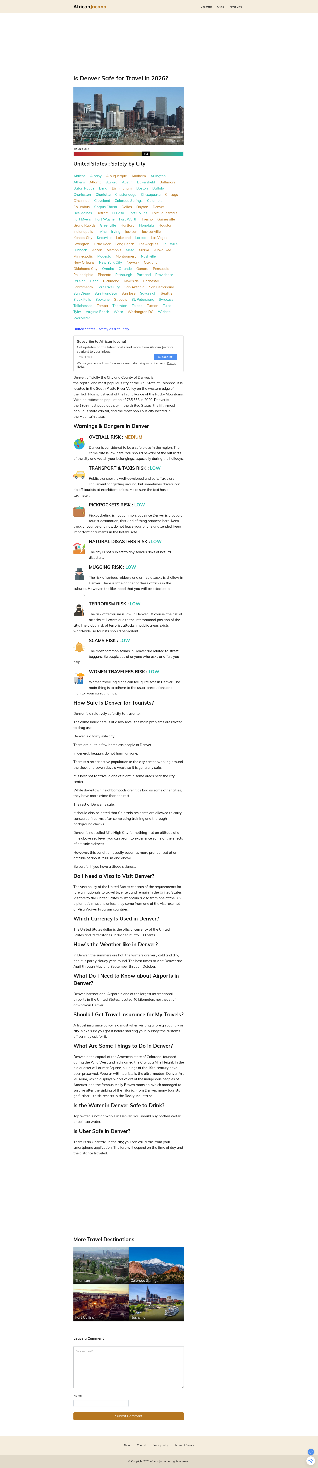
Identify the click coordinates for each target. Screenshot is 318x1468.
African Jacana (158, 1461)
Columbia (154, 200)
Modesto (104, 256)
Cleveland (102, 200)
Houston (165, 225)
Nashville (148, 256)
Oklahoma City (85, 268)
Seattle (166, 293)
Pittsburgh (123, 274)
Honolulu (146, 225)
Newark (133, 262)
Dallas (127, 207)
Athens (79, 182)
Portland (144, 274)
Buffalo (158, 188)
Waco (118, 312)
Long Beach (124, 244)
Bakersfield (146, 182)
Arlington (158, 176)
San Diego (81, 293)
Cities (220, 6)
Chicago (171, 194)
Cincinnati (81, 200)
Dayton (142, 207)
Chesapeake (150, 194)
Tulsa (167, 305)
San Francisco (106, 293)
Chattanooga (125, 194)
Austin (127, 182)
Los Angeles (148, 244)
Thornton (119, 305)
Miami (144, 250)
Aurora (111, 182)
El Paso (118, 213)
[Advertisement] (159, 41)
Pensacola (161, 268)
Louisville (170, 244)
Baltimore (167, 182)
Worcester (81, 318)
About (127, 1445)
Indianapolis (83, 231)
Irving (115, 231)
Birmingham (122, 188)
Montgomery (126, 256)
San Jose (128, 293)
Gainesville (166, 219)
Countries (207, 6)
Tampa (102, 305)
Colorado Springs (128, 200)
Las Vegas (159, 237)
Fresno (147, 219)
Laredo (140, 237)
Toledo (137, 305)
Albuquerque (116, 176)
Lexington (81, 244)
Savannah (148, 293)
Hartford (128, 225)
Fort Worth (128, 219)
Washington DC (140, 312)
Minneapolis (83, 256)
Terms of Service (185, 1445)
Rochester (151, 281)
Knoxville (104, 237)
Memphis (114, 250)
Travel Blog (235, 6)
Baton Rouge (83, 188)
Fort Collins (138, 213)
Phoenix (104, 274)
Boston (142, 188)
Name (77, 1395)
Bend (103, 188)
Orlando (125, 268)
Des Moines (82, 213)
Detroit (102, 213)
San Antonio (134, 287)
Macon (96, 250)
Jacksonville (151, 231)
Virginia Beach (97, 312)
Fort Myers (82, 219)
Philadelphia (83, 274)
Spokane (102, 299)
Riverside (131, 281)
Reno (94, 281)
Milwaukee (162, 250)
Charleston (82, 194)
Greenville (108, 225)
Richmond (111, 281)
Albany (96, 176)
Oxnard (142, 268)
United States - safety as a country (101, 329)
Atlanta (95, 182)
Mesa (130, 250)
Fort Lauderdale (164, 213)
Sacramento (83, 287)
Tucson (152, 305)
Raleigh (79, 281)
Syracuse (166, 299)
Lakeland (123, 237)
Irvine (102, 231)
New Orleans (83, 262)
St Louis (120, 299)
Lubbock (80, 250)
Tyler (77, 312)
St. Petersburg (143, 299)
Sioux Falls (82, 299)
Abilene (79, 176)
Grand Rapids (84, 225)
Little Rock (102, 244)
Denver (158, 207)
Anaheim (138, 176)
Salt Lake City (109, 287)
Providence (164, 274)
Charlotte (103, 194)
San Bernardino (161, 287)
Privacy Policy (161, 1445)
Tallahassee (82, 305)
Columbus (81, 207)
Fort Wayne (104, 219)
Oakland (151, 262)
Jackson (131, 231)
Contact (141, 1445)
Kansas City (82, 237)
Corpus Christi (105, 207)
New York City (110, 262)
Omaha (108, 268)
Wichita (164, 312)
